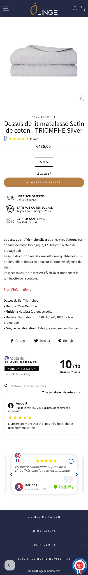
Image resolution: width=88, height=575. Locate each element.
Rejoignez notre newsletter (44, 558)
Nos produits (44, 544)
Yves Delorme (44, 116)
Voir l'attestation (22, 368)
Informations (44, 530)
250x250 (44, 161)
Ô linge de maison (44, 516)
